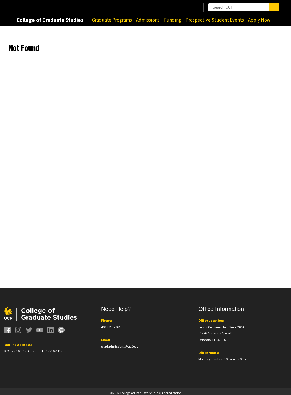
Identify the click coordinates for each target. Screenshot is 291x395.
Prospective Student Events (215, 20)
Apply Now (259, 20)
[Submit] (274, 7)
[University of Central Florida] (54, 7)
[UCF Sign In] (181, 7)
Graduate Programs (112, 20)
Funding (172, 20)
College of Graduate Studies (50, 20)
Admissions (147, 20)
